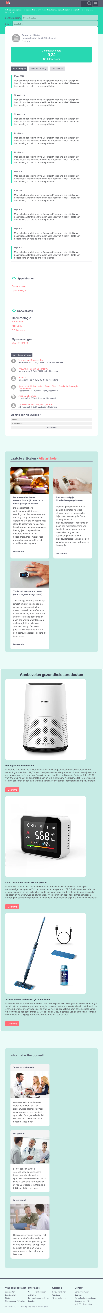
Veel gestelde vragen (37, 1292)
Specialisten (10, 1292)
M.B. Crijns (17, 325)
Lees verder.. (19, 551)
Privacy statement (59, 1298)
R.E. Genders (18, 330)
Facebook (32, 1301)
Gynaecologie (19, 290)
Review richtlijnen (59, 1292)
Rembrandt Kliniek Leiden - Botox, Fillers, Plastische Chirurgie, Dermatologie (49, 387)
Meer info (12, 789)
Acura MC (23, 377)
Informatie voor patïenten (38, 1298)
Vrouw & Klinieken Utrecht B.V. (33, 369)
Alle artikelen (48, 458)
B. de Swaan (18, 321)
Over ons (78, 1295)
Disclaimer (56, 1295)
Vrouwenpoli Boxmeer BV (31, 360)
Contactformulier (82, 1292)
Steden (8, 1298)
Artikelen (32, 1295)
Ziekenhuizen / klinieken (15, 1301)
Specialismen (10, 1295)
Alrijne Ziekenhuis (27, 396)
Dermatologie (18, 286)
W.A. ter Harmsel (20, 342)
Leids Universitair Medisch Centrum (36, 404)
